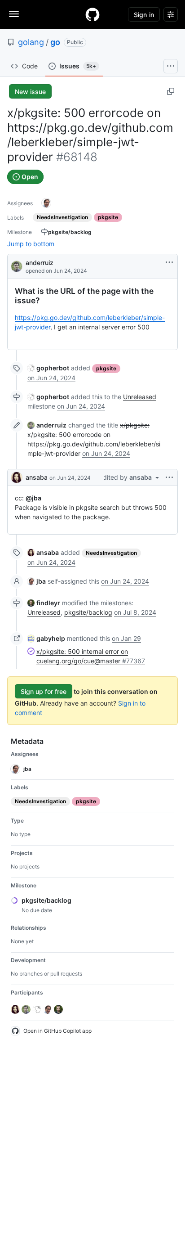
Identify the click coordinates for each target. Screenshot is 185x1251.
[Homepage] (92, 14)
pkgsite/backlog (88, 612)
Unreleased (139, 396)
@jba (33, 498)
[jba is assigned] (46, 202)
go (55, 42)
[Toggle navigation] (14, 14)
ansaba (37, 477)
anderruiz (39, 262)
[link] (48, 368)
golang (31, 42)
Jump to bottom (30, 244)
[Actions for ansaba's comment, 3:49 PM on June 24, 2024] (169, 477)
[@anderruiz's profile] (16, 266)
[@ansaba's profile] (16, 477)
